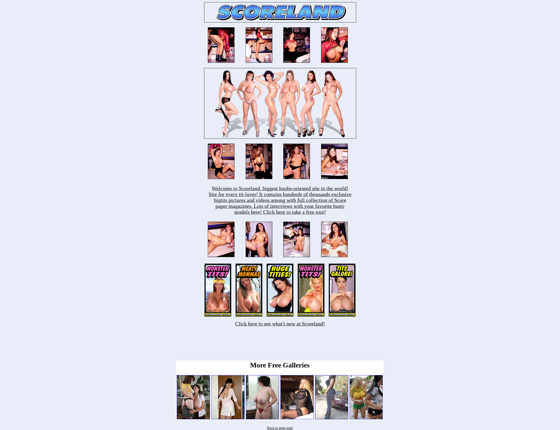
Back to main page (280, 428)
